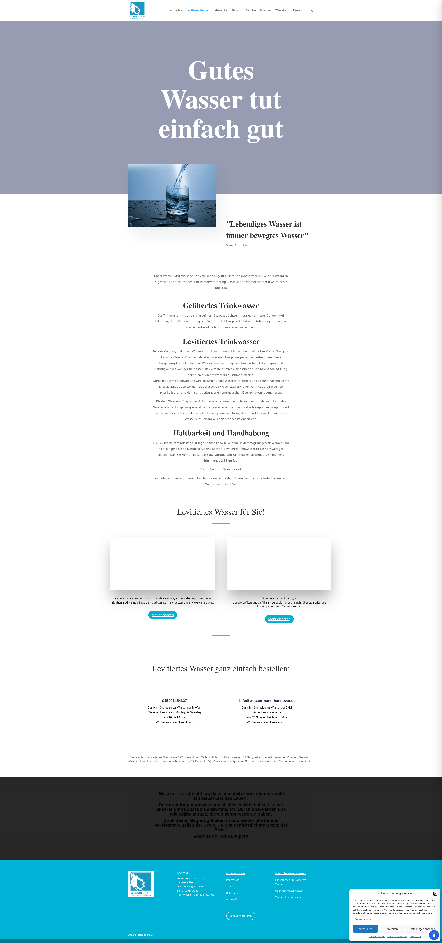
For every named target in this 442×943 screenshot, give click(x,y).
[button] (435, 893)
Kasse (296, 10)
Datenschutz (233, 893)
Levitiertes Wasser (197, 10)
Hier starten (175, 10)
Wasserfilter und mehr (288, 897)
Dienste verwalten (363, 919)
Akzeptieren (365, 929)
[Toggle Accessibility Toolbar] (434, 935)
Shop (235, 10)
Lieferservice (220, 10)
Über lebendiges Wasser (289, 890)
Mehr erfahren (163, 615)
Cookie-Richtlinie (377, 936)
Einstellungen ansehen (421, 929)
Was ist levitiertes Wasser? (290, 873)
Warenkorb (282, 10)
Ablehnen (392, 929)
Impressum (415, 936)
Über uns (265, 10)
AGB (228, 886)
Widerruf (231, 899)
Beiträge (251, 10)
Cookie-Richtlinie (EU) (140, 934)
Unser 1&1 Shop (235, 873)
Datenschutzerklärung (397, 936)
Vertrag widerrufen (241, 915)
